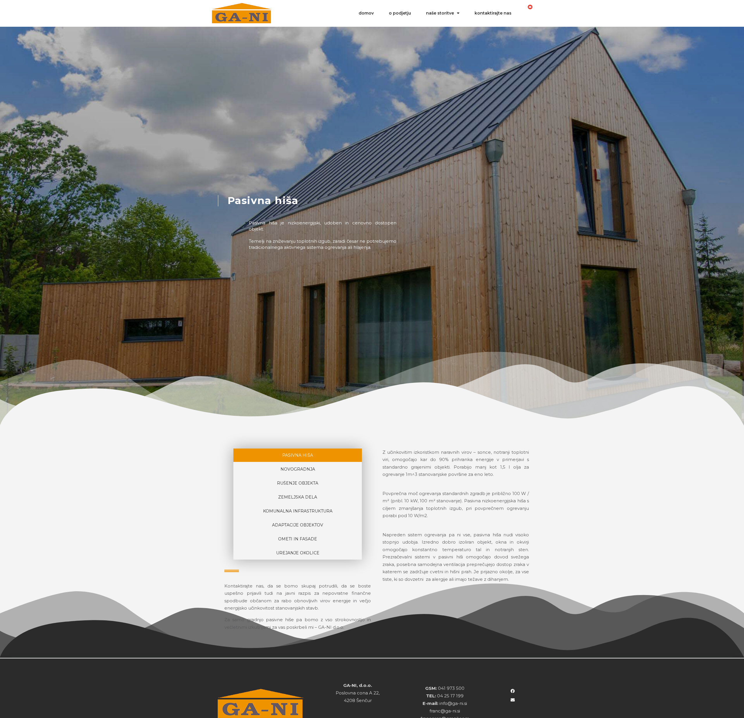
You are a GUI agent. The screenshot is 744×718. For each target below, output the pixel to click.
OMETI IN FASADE (297, 539)
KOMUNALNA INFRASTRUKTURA (297, 511)
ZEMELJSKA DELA (297, 497)
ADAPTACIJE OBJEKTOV (297, 525)
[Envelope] (530, 7)
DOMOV (366, 13)
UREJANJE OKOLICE (297, 553)
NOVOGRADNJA (297, 469)
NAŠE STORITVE (440, 13)
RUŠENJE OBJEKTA (297, 483)
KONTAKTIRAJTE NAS (493, 13)
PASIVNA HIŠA (297, 455)
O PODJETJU (400, 13)
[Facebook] (512, 691)
